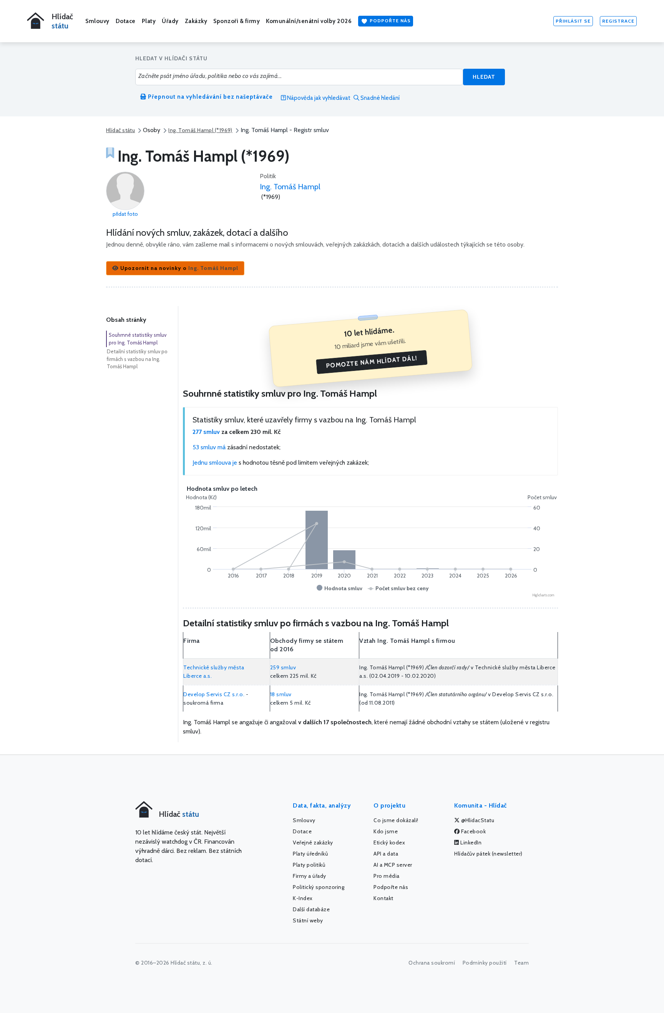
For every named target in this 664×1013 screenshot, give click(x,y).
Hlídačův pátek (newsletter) (488, 853)
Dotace (126, 21)
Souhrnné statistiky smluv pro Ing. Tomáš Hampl (137, 339)
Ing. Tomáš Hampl (290, 186)
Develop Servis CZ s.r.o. (213, 694)
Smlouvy (97, 21)
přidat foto (125, 213)
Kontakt (383, 898)
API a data (386, 853)
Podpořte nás (389, 20)
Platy (149, 21)
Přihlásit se (573, 21)
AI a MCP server (393, 864)
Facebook (473, 831)
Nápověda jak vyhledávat (318, 97)
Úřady (170, 21)
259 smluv (283, 667)
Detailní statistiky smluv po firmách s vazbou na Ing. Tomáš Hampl (137, 358)
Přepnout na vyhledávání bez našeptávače (209, 96)
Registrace (618, 21)
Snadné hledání (379, 97)
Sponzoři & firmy (236, 21)
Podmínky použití (485, 962)
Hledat (484, 76)
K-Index (303, 898)
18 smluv (281, 694)
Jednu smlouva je (215, 462)
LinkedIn (470, 842)
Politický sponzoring (318, 887)
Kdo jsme (386, 831)
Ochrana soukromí (431, 962)
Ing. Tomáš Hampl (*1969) (200, 130)
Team (521, 962)
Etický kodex (389, 842)
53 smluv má (209, 447)
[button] (175, 268)
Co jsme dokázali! (396, 820)
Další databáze (311, 909)
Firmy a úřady (309, 875)
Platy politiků (309, 864)
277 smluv (206, 431)
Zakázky (196, 21)
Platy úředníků (310, 853)
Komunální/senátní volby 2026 (309, 21)
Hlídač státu (120, 130)
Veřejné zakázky (313, 842)
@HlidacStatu (477, 820)
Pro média (387, 875)
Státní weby (308, 920)
